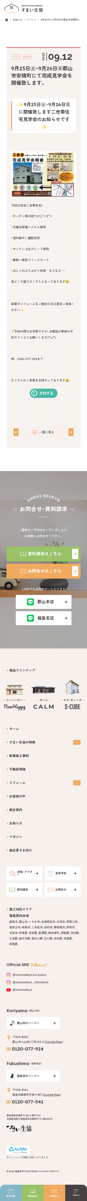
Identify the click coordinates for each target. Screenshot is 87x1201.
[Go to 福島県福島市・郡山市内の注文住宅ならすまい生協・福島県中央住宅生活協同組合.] (6, 20)
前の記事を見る (16, 432)
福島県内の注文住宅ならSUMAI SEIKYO (37, 1171)
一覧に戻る (46, 432)
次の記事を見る (70, 432)
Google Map (53, 1042)
